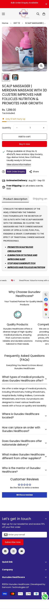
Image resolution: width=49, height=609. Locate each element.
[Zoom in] (41, 66)
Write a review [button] (24, 494)
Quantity (6, 127)
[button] (44, 14)
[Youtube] (21, 551)
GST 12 (16, 23)
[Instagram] (13, 551)
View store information (19, 164)
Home (5, 23)
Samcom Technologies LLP (15, 587)
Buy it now (24, 144)
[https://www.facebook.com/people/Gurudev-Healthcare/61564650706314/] (5, 551)
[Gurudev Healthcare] (24, 14)
